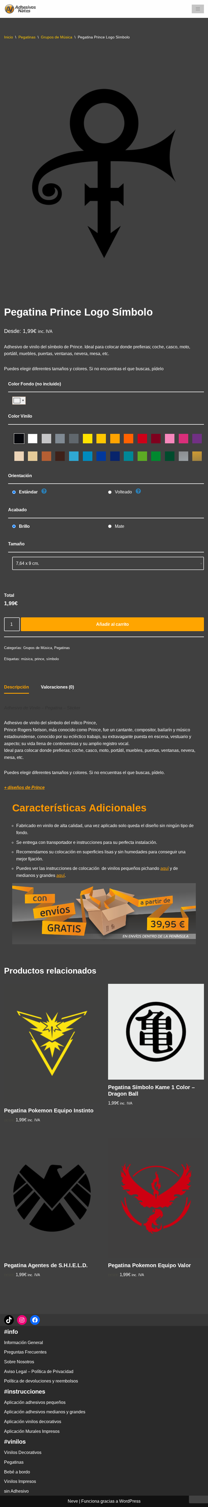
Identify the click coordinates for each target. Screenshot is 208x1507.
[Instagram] (22, 1320)
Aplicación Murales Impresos (32, 1431)
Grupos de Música (56, 37)
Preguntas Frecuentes (25, 1352)
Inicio (8, 37)
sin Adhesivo (16, 1491)
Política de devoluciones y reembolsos (41, 1381)
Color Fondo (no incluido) (34, 384)
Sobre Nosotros (19, 1361)
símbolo (52, 659)
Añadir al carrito (112, 624)
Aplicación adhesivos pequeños (35, 1402)
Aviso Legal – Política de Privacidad (38, 1371)
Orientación (20, 475)
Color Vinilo (20, 416)
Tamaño (16, 544)
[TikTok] (9, 1320)
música (26, 659)
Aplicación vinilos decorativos (32, 1421)
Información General (23, 1342)
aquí (164, 868)
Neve (73, 1501)
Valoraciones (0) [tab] (57, 687)
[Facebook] (35, 1320)
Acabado (17, 509)
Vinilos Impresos (20, 1481)
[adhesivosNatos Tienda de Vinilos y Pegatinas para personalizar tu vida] (21, 9)
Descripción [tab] (16, 687)
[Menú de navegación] (198, 9)
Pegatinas (26, 37)
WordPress (130, 1501)
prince (39, 659)
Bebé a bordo (17, 1472)
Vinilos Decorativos (22, 1452)
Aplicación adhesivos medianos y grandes (44, 1412)
